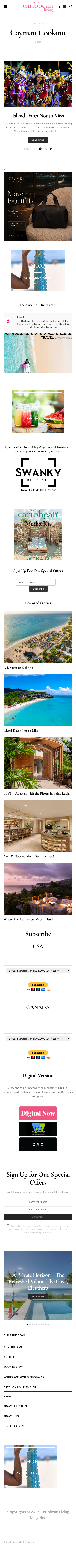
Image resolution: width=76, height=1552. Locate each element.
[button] (28, 1325)
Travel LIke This (15, 1406)
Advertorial (13, 1347)
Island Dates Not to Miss (38, 115)
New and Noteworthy (20, 1386)
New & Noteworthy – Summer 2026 (29, 856)
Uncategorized (15, 1426)
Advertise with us (38, 547)
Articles (10, 1356)
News (7, 1396)
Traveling (11, 1416)
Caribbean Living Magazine (24, 1376)
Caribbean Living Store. (38, 277)
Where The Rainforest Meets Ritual (28, 919)
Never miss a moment (38, 418)
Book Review (13, 1366)
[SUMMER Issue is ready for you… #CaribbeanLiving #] (38, 367)
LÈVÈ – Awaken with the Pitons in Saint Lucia (36, 793)
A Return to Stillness (18, 667)
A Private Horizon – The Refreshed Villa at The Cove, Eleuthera (38, 1281)
